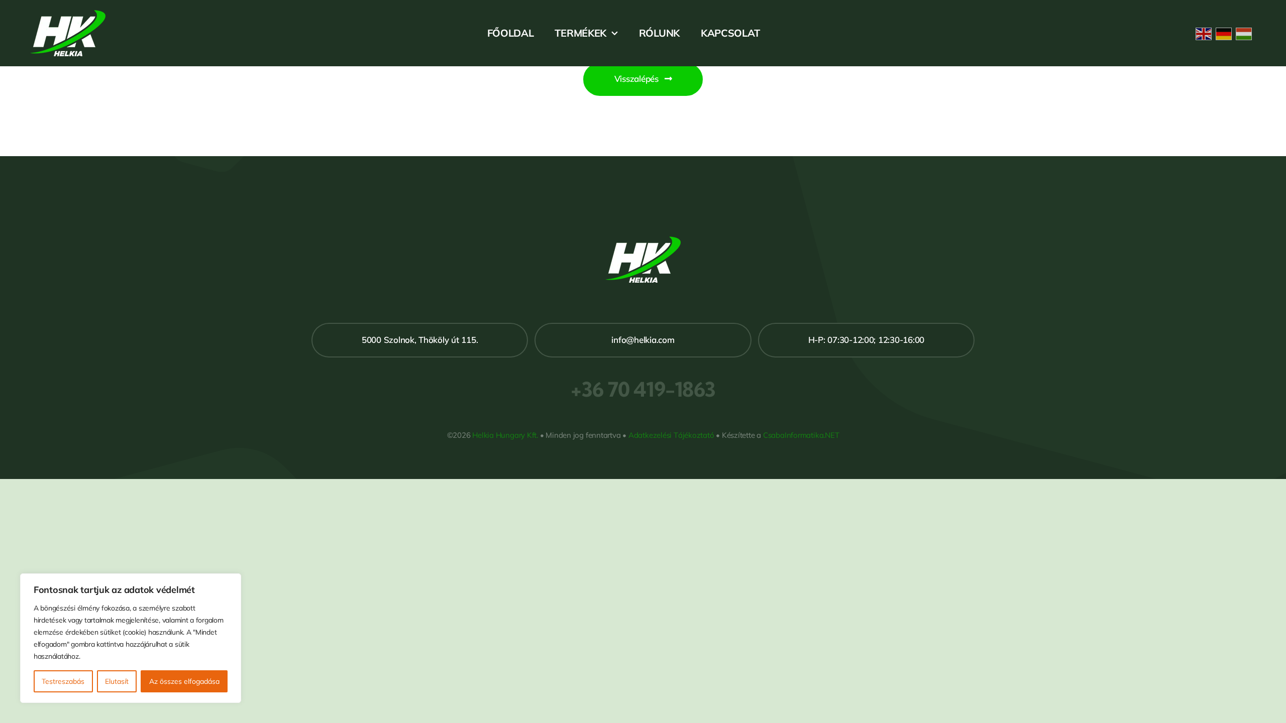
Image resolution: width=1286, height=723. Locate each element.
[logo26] (67, 14)
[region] (130, 638)
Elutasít (117, 681)
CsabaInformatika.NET (801, 435)
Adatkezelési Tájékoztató (671, 435)
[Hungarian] (1246, 33)
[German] (1226, 33)
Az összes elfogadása (184, 681)
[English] (1206, 33)
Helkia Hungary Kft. (505, 435)
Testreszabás (63, 681)
